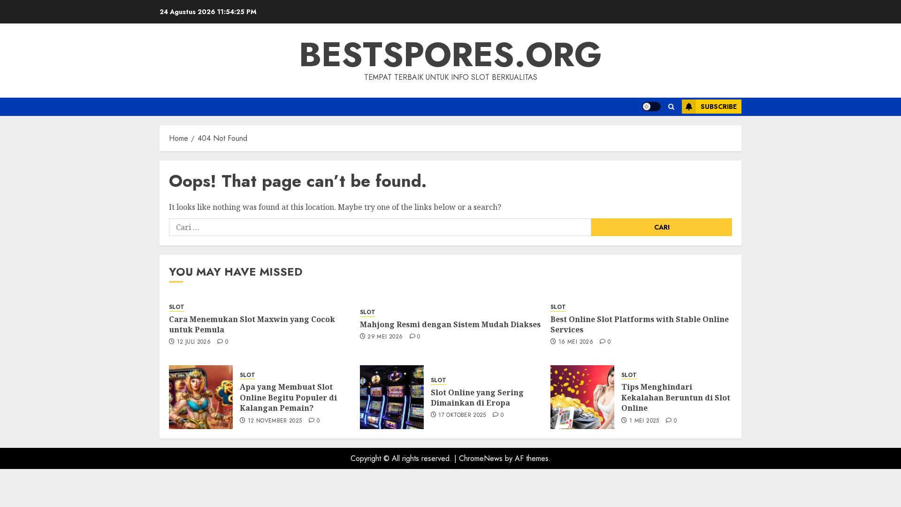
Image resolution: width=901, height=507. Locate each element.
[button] (671, 107)
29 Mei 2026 (385, 337)
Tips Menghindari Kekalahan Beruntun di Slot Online (675, 397)
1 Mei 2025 (644, 421)
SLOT (176, 307)
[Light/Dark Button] (651, 106)
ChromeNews (481, 458)
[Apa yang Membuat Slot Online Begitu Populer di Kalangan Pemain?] (201, 397)
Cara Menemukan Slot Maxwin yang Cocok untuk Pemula (252, 324)
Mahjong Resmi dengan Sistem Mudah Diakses (450, 324)
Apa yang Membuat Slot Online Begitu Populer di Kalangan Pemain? (288, 397)
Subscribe (719, 106)
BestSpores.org (450, 54)
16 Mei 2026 (575, 342)
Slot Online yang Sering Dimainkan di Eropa (477, 397)
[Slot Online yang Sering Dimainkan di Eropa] (392, 397)
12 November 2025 (275, 421)
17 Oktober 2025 (462, 415)
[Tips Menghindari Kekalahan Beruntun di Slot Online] (582, 397)
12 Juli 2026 (194, 342)
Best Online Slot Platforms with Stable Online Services (639, 324)
